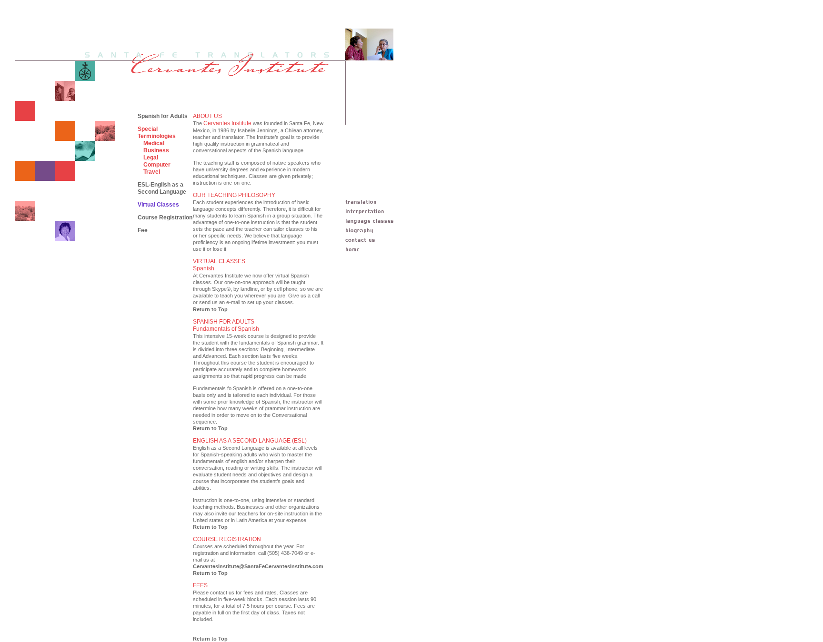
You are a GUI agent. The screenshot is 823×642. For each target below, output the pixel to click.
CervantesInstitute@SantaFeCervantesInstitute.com (258, 566)
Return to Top (210, 309)
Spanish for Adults (163, 116)
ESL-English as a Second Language (162, 188)
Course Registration (165, 217)
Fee (143, 230)
